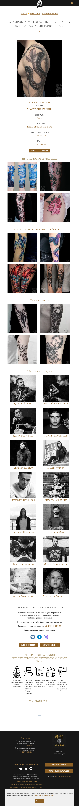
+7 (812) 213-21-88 (53, 626)
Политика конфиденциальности (25, 781)
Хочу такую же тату (39, 151)
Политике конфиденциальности (45, 795)
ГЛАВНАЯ (24, 13)
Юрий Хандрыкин (23, 564)
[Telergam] (39, 637)
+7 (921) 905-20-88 (26, 745)
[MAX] (31, 769)
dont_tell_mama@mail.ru (63, 776)
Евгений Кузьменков (56, 403)
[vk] (32, 637)
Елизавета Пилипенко (55, 596)
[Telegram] (25, 769)
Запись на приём (28, 645)
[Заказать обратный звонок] (72, 3)
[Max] (46, 637)
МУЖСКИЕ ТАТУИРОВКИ (50, 13)
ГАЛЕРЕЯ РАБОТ (35, 13)
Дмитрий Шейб (23, 403)
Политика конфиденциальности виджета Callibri (25, 787)
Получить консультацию (59, 771)
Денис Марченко (23, 436)
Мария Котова (55, 468)
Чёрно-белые (39, 144)
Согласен (39, 801)
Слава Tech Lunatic (56, 564)
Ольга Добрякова (23, 596)
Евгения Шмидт (23, 468)
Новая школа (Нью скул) (39, 126)
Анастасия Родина (39, 109)
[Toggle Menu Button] (7, 3)
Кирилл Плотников (55, 436)
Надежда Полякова (23, 532)
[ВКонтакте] (20, 769)
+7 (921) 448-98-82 (26, 752)
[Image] (22, 177)
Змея (39, 118)
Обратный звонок (50, 645)
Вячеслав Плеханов (23, 500)
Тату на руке (39, 135)
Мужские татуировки (39, 102)
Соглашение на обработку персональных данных (25, 784)
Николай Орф (56, 532)
